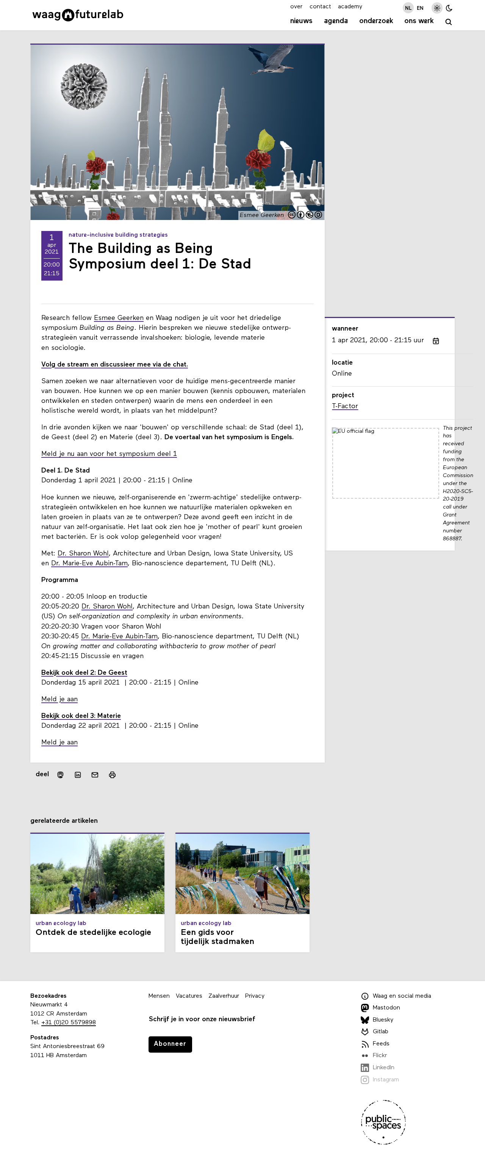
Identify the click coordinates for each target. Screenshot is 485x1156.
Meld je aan (59, 699)
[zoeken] (449, 22)
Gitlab (380, 1032)
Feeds (381, 1044)
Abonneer (170, 1044)
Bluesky (383, 1020)
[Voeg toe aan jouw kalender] (435, 340)
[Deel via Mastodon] (60, 774)
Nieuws (301, 21)
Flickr (380, 1056)
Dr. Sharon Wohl (83, 553)
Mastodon (386, 1008)
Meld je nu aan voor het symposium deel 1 (109, 454)
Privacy (254, 996)
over (296, 7)
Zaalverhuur (223, 996)
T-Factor (345, 406)
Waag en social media (402, 996)
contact (320, 7)
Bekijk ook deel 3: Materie (81, 716)
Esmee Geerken (119, 318)
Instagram (386, 1080)
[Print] (112, 774)
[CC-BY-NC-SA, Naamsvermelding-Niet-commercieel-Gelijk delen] (305, 215)
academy (350, 7)
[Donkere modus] (449, 7)
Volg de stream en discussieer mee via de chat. (114, 364)
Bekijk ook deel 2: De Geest (84, 673)
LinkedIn (383, 1068)
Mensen (159, 996)
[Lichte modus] (437, 7)
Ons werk (419, 21)
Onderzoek (376, 21)
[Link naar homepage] (77, 15)
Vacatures (189, 996)
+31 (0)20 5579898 (68, 1023)
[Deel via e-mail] (95, 775)
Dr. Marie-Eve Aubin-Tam (89, 563)
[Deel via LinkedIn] (77, 775)
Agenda (336, 21)
